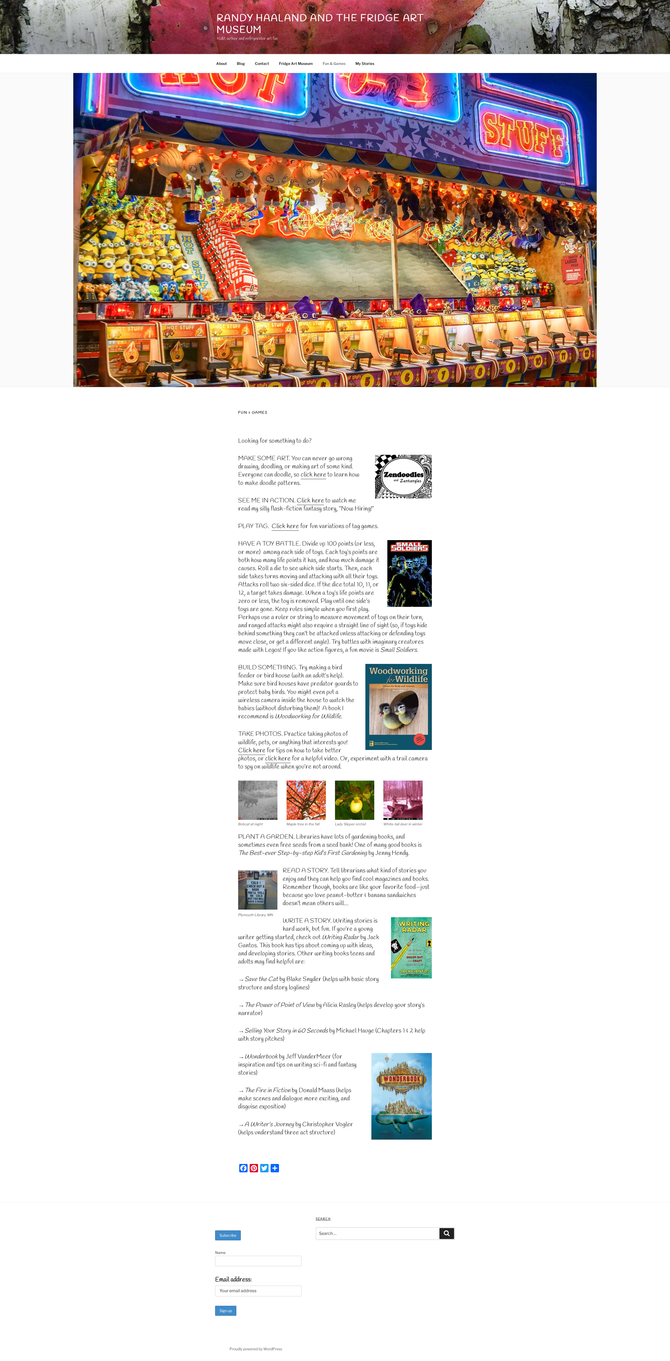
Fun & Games (334, 63)
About (221, 63)
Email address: (233, 1280)
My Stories (364, 63)
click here (313, 475)
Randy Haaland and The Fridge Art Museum (320, 24)
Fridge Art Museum (296, 63)
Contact (262, 63)
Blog (241, 63)
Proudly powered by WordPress (256, 1349)
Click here (310, 501)
